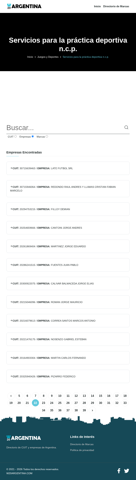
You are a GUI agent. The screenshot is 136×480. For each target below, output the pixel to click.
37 (68, 410)
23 (43, 402)
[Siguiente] (92, 410)
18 (125, 395)
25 (59, 402)
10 (59, 395)
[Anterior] (11, 395)
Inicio (97, 6)
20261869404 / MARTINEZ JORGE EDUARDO (49, 246)
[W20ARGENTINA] (24, 6)
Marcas (40, 136)
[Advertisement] (68, 96)
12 (76, 395)
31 (108, 402)
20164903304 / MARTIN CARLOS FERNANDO (49, 357)
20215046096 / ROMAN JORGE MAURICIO (48, 302)
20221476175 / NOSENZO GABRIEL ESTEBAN (49, 339)
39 (84, 410)
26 (68, 402)
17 (116, 395)
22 (35, 402)
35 (51, 410)
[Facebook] (119, 471)
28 (84, 402)
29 (92, 402)
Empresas (25, 136)
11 (68, 395)
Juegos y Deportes (47, 56)
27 (76, 402)
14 (92, 395)
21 (27, 402)
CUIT (10, 136)
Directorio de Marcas (116, 6)
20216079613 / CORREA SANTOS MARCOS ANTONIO (54, 320)
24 (51, 402)
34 (43, 410)
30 (100, 402)
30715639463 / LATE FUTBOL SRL (43, 168)
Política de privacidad (82, 450)
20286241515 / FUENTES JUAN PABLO (45, 265)
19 (11, 402)
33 (125, 402)
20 (19, 402)
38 (76, 410)
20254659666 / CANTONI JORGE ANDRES (47, 227)
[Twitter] (127, 471)
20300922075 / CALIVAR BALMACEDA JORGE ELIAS (53, 283)
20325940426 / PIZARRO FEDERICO (44, 376)
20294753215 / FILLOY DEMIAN (41, 209)
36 (59, 410)
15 (100, 395)
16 (108, 395)
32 (116, 402)
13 (84, 395)
